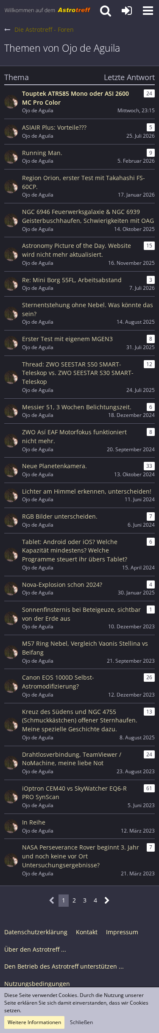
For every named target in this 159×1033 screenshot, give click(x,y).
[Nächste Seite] (107, 900)
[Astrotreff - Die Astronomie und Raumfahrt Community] (48, 10)
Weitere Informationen (34, 1022)
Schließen (81, 1022)
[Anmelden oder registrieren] (126, 10)
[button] (147, 10)
